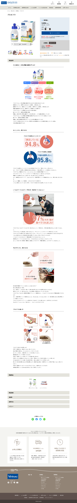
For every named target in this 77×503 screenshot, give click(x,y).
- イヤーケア (43, 487)
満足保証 (51, 7)
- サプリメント (44, 483)
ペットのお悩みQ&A (42, 7)
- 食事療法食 (43, 480)
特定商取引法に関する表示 (33, 497)
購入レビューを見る (58, 53)
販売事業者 (42, 497)
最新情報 (16, 495)
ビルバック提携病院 (53, 495)
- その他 (42, 488)
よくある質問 (33, 7)
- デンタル (43, 482)
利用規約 (25, 497)
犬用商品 (17, 10)
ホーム (9, 7)
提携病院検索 (58, 7)
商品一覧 (12, 10)
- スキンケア (43, 485)
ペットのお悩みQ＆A (33, 495)
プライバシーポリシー (49, 497)
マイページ (61, 55)
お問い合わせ (66, 7)
